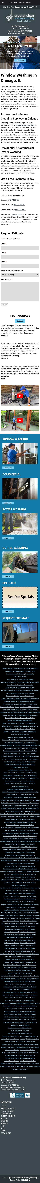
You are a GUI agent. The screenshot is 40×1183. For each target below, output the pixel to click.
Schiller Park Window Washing (11, 995)
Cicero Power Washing (30, 751)
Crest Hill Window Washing (12, 764)
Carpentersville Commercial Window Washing (20, 737)
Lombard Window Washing (27, 907)
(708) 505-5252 (26, 33)
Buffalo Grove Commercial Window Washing (20, 720)
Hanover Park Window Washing (11, 847)
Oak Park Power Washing (28, 951)
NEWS (22, 934)
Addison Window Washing (12, 671)
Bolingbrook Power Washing (32, 712)
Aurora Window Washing (12, 687)
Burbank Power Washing (31, 726)
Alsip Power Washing (28, 674)
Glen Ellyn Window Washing (27, 830)
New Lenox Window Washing (12, 934)
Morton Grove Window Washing (28, 921)
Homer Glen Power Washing (32, 858)
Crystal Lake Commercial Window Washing (20, 770)
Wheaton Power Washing (31, 1044)
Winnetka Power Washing (12, 1058)
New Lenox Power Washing (28, 932)
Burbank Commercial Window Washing (13, 726)
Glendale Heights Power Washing (27, 836)
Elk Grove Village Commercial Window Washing (26, 800)
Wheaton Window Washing (8, 1047)
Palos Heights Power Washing (27, 962)
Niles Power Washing (30, 934)
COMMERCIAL (11, 474)
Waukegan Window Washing (11, 1022)
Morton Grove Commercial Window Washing (27, 918)
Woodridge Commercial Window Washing (12, 1063)
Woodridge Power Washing (31, 1063)
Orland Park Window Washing (13, 956)
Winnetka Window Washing (27, 1058)
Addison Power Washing (31, 668)
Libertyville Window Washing (27, 893)
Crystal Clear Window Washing (20, 2)
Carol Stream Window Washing (20, 734)
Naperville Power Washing (27, 929)
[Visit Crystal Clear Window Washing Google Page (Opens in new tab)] (25, 1180)
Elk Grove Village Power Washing (10, 803)
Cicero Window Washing (11, 753)
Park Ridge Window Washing (13, 970)
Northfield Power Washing (12, 945)
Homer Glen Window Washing (9, 860)
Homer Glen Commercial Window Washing (12, 858)
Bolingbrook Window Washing (11, 715)
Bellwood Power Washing (8, 698)
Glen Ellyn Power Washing (31, 827)
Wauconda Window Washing (28, 1019)
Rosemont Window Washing (11, 987)
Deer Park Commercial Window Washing (27, 778)
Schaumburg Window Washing (28, 992)
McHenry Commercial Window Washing (12, 912)
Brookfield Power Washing (27, 718)
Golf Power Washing (21, 841)
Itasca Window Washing (7, 871)
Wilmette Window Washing (27, 1055)
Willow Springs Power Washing (10, 1052)
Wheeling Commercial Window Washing (28, 1047)
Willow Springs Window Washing (29, 1052)
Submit (4, 305)
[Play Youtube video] (20, 396)
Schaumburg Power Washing (11, 992)
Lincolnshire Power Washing (11, 896)
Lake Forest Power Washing (28, 882)
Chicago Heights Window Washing (13, 748)
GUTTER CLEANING (15, 548)
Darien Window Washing (8, 778)
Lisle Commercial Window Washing (14, 899)
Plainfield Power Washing (28, 970)
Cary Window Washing (6, 745)
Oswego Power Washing (28, 956)
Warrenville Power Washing (27, 1017)
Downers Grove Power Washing (10, 792)
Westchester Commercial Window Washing (20, 1033)
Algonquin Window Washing (14, 674)
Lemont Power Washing (28, 891)
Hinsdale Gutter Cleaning (28, 852)
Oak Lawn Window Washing (13, 951)
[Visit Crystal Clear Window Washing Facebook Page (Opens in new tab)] (23, 1180)
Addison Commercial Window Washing (13, 668)
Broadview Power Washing (12, 718)
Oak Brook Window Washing (27, 948)
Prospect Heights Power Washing (10, 976)
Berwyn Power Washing (30, 704)
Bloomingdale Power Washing (11, 709)
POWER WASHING (14, 509)
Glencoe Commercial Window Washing (13, 833)
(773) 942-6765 (23, 29)
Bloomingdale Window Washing (28, 709)
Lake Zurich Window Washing (13, 891)
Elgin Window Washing (6, 800)
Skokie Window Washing (11, 998)
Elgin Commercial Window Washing (14, 797)
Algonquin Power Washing (27, 671)
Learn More (20, 60)
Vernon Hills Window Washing (12, 1014)
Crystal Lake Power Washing (11, 773)
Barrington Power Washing (27, 687)
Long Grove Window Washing (28, 910)
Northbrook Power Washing (11, 943)
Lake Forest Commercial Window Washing (28, 880)
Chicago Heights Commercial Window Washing (26, 745)
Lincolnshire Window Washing (28, 896)
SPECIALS (9, 583)
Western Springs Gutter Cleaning (29, 1036)
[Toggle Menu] (3, 2)
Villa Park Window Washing (12, 1017)
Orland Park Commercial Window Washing (28, 954)
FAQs (3, 1126)
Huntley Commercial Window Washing (28, 860)
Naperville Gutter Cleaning (12, 929)
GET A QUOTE (6, 1133)
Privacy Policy (28, 973)
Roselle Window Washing (12, 984)
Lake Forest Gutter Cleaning (12, 882)
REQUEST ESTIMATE (15, 618)
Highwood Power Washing (29, 849)
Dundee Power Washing (12, 794)
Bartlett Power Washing (12, 693)
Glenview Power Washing (30, 838)
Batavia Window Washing (27, 696)
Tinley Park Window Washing (28, 1011)
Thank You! (8, 1009)
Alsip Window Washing (20, 676)
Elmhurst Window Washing (8, 808)
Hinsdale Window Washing (27, 855)
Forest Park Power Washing (32, 814)
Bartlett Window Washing (27, 693)
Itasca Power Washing (30, 869)
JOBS (3, 1128)
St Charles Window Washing (8, 1003)
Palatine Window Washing (11, 962)
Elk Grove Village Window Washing (29, 803)
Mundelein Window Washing (27, 926)
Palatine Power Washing (27, 959)
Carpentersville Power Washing (10, 740)
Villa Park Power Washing (28, 1014)
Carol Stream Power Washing (28, 731)
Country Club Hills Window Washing (12, 759)
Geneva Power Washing (12, 825)
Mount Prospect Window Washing (29, 923)
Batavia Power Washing (12, 696)
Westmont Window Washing (27, 1041)
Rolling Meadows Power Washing (10, 978)
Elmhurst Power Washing (31, 805)
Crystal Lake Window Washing (28, 773)
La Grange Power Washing (27, 877)
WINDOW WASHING (15, 439)
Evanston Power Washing (12, 811)
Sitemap (22, 995)
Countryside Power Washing (30, 759)
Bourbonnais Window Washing (28, 715)
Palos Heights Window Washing (12, 965)
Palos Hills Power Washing (29, 965)
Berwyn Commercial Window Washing (13, 704)
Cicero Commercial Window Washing (13, 751)
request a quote (16, 215)
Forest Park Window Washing (9, 816)
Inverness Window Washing (27, 866)
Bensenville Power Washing (11, 701)
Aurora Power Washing (13, 685)
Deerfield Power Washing (28, 781)
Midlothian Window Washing (32, 915)
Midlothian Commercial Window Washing (11, 915)
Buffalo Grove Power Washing (11, 723)
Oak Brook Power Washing (12, 948)
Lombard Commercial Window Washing (28, 904)
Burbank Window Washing (12, 729)
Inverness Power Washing (12, 866)
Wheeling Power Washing (12, 1050)
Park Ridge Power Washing (28, 967)
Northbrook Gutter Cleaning (27, 940)
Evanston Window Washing (27, 811)
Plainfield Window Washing (16, 973)
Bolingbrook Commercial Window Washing (12, 712)
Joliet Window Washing (33, 871)
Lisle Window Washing (13, 901)
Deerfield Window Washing (12, 783)
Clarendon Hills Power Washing (27, 753)
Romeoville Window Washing (28, 981)
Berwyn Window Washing (7, 707)
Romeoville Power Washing (11, 981)
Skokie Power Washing (31, 995)
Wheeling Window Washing (27, 1050)
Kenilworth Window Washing (28, 874)
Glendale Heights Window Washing (13, 838)
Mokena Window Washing (7, 918)
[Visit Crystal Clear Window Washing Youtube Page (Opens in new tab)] (27, 1180)
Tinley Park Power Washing (11, 1011)
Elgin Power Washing (30, 797)
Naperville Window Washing (12, 932)
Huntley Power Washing (12, 863)
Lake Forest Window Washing (20, 885)
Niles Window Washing (12, 937)
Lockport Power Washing (26, 901)
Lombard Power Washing (12, 907)
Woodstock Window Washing (20, 1069)
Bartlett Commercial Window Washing (28, 690)
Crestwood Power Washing (27, 764)
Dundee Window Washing (27, 794)
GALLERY (4, 1118)
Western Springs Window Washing (29, 1039)
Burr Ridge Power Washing (27, 729)
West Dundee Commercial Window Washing (20, 1028)
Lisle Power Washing (30, 899)
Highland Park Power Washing (29, 847)
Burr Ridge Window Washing (11, 731)
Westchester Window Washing (10, 1036)
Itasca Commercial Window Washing (13, 869)
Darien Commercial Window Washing (13, 775)
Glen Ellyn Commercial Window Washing (12, 827)
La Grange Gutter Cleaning (12, 877)
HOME (3, 1106)
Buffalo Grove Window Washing (28, 723)
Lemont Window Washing (12, 893)
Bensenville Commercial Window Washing (27, 698)
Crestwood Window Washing (20, 767)
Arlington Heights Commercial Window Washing (20, 679)
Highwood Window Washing (13, 852)
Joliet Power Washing (20, 871)
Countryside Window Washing (12, 762)
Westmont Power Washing (12, 1041)
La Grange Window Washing (8, 880)
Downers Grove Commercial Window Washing (20, 789)
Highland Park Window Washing (12, 849)
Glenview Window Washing (7, 841)
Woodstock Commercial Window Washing (28, 1066)
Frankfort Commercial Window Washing (28, 816)
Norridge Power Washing (27, 937)
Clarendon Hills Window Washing (10, 756)
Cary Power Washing (30, 742)
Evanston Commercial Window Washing (28, 808)
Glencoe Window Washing (10, 836)
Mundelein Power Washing (12, 926)
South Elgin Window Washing (27, 998)
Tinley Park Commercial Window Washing (23, 1009)
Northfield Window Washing (27, 945)
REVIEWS (4, 1123)
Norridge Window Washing (12, 940)
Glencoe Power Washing (31, 833)
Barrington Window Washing (9, 690)
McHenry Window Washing (31, 912)
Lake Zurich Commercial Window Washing (12, 888)
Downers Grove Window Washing (29, 792)
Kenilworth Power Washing (11, 874)
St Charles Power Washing (27, 1000)
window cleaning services (25, 125)
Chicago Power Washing (30, 748)
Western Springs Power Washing (10, 1039)
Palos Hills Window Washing (12, 967)
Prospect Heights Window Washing (29, 976)
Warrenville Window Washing (12, 1019)
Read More (20, 321)
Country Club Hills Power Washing (29, 756)
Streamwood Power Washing (11, 1006)
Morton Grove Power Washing (11, 921)
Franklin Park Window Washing (13, 822)
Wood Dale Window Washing (28, 1061)
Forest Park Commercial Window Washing (12, 814)
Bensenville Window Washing (28, 701)
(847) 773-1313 (26, 31)
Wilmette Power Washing (12, 1055)
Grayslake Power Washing (12, 844)
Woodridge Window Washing (8, 1066)
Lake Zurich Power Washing (32, 888)
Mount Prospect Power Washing (10, 923)
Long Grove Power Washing (11, 910)
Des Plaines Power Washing (27, 783)
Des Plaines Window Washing (20, 786)
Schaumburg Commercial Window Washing (20, 989)
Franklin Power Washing (29, 822)
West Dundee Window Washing (20, 1030)
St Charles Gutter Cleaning (12, 1000)
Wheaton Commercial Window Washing (13, 1044)
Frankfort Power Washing (12, 819)
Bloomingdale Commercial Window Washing (27, 707)
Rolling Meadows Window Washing (29, 978)
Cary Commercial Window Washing (14, 742)
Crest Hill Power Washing (29, 762)
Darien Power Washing (30, 775)
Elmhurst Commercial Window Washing (13, 805)
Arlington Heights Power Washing (10, 682)
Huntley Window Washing (27, 863)
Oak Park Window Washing (7, 954)
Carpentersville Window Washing (29, 740)
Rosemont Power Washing (27, 984)
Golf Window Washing (33, 841)
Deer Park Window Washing (13, 781)
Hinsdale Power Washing (12, 855)
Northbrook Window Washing (28, 943)
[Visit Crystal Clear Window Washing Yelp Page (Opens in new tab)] (29, 1180)
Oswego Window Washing (13, 959)
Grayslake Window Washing (27, 844)
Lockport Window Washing (8, 904)
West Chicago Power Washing (28, 1022)
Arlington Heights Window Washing (29, 682)
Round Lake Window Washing (28, 987)
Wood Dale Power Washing (11, 1061)
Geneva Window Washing (27, 825)
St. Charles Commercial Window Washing (28, 1003)
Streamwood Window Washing (28, 1006)
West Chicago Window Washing (20, 1025)
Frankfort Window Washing (27, 819)
